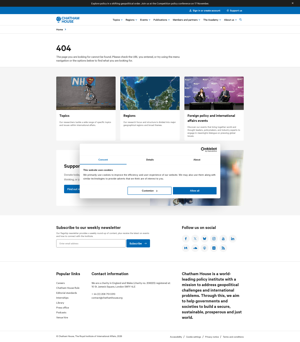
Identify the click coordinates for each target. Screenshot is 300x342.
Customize (148, 190)
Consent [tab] (103, 159)
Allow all (194, 190)
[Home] (67, 19)
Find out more (75, 189)
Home (59, 29)
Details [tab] (150, 159)
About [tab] (196, 159)
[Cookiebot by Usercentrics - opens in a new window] (203, 149)
